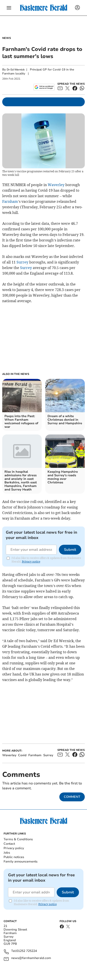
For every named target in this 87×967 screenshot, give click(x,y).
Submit (70, 549)
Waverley (56, 185)
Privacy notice (31, 561)
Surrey (22, 262)
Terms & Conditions (18, 839)
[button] (9, 7)
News (6, 38)
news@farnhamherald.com (31, 958)
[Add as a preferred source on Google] (44, 87)
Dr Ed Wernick (16, 69)
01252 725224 (26, 951)
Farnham (10, 201)
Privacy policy (14, 848)
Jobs (7, 852)
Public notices (14, 857)
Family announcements (20, 861)
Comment (72, 797)
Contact (9, 844)
